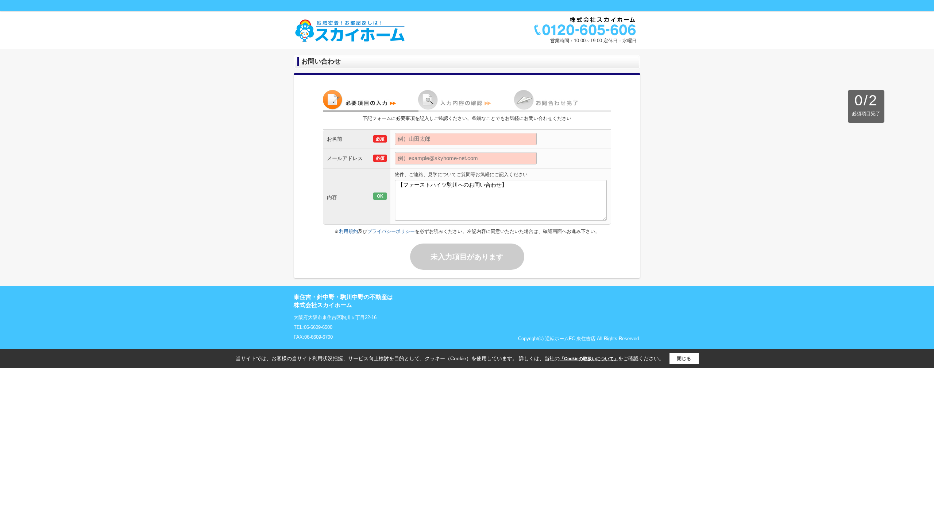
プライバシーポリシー (391, 231)
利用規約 (348, 231)
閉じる (684, 358)
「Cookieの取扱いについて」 (589, 358)
